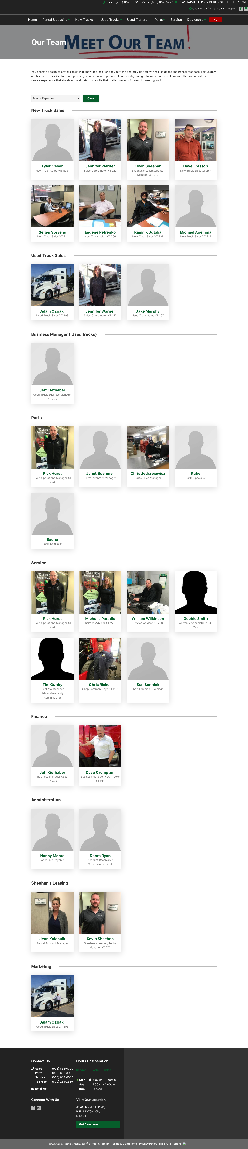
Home (32, 20)
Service (176, 20)
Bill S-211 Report (170, 1143)
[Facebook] (241, 9)
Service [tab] (81, 1070)
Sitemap (103, 1143)
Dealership (195, 20)
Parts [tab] (95, 1070)
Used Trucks (110, 20)
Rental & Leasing (55, 20)
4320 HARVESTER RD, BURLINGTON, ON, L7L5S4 (212, 2)
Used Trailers (137, 20)
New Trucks (84, 20)
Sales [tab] (107, 1070)
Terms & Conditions (124, 1143)
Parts (159, 20)
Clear (90, 98)
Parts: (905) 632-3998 (157, 2)
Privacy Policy (148, 1143)
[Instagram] (246, 9)
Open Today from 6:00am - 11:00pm (213, 8)
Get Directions (88, 1124)
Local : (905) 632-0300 (122, 2)
